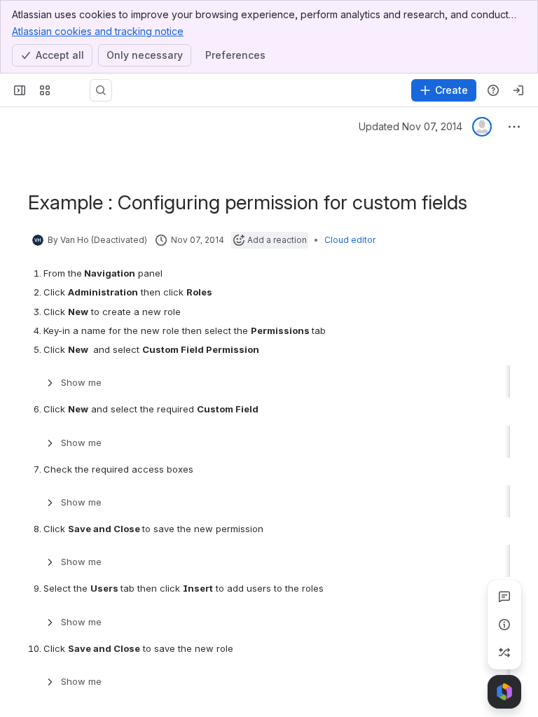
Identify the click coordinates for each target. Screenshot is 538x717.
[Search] (101, 90)
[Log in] (518, 90)
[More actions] (514, 127)
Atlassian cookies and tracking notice (98, 31)
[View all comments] (504, 596)
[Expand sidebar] (19, 90)
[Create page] (504, 652)
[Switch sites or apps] (45, 90)
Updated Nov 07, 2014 (410, 126)
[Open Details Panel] (504, 624)
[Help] (493, 90)
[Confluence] (73, 90)
